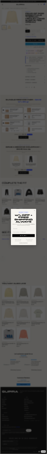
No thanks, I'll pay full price (23, 242)
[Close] (34, 211)
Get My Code (23, 235)
